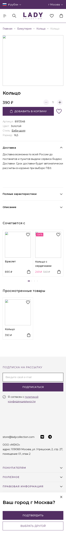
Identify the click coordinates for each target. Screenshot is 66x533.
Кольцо (10, 329)
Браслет (10, 261)
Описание (9, 207)
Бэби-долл (18, 130)
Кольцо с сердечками (43, 263)
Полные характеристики (20, 194)
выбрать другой (33, 526)
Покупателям (14, 467)
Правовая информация (23, 486)
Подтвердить (33, 515)
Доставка (9, 147)
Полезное (11, 477)
